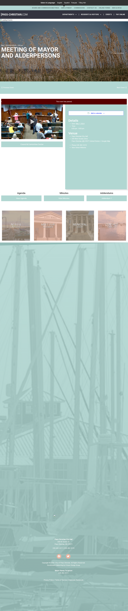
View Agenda (21, 198)
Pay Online (120, 14)
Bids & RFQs (117, 8)
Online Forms (104, 8)
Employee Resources (75, 580)
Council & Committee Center (32, 144)
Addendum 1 (107, 198)
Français (74, 3)
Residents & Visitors (90, 14)
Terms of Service (61, 580)
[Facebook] (59, 556)
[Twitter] (68, 556)
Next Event (121, 88)
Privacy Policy (49, 580)
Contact (112, 225)
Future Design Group (73, 565)
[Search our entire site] (125, 8)
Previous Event (8, 88)
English (59, 3)
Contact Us (92, 8)
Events (109, 14)
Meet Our (48, 225)
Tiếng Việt (82, 3)
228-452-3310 (69, 548)
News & (16, 225)
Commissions (79, 8)
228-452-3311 (58, 548)
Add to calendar (96, 113)
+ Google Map (105, 141)
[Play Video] (32, 122)
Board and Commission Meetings (45, 8)
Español (67, 3)
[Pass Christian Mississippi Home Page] (14, 14)
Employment (66, 8)
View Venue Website (79, 147)
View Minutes (63, 198)
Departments (68, 14)
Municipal (80, 225)
